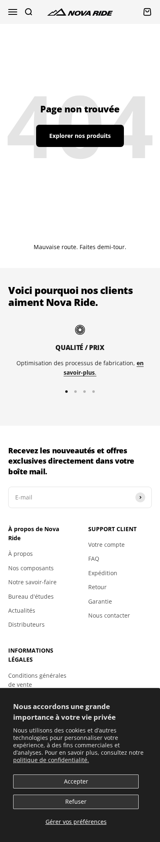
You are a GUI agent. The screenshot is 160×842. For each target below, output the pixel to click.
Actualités (21, 610)
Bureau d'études (31, 596)
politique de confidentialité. (51, 760)
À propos (20, 553)
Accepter (76, 781)
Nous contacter (109, 615)
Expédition (102, 573)
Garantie (100, 601)
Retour (97, 587)
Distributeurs (26, 624)
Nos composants (31, 568)
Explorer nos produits (80, 136)
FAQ (93, 558)
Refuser (76, 801)
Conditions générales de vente (37, 680)
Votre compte (106, 544)
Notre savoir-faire (32, 582)
